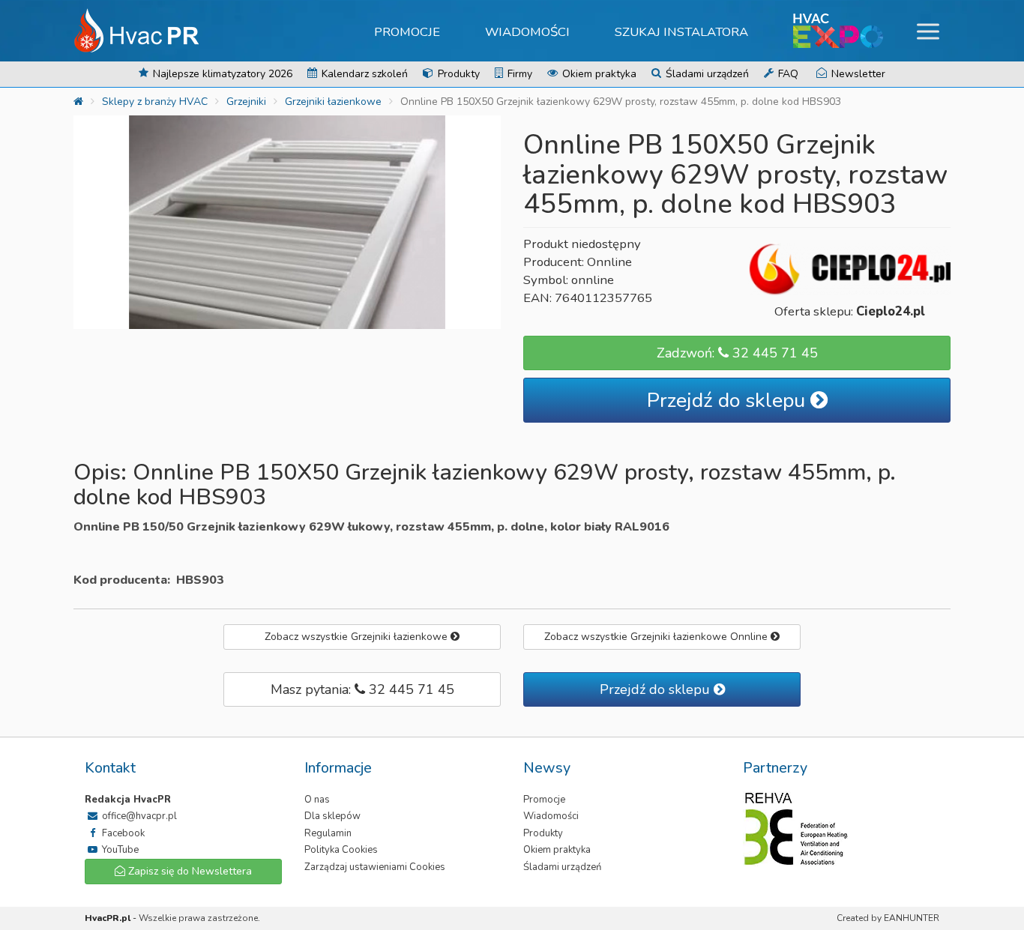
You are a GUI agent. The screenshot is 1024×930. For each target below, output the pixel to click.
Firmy (518, 74)
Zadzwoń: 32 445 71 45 (737, 353)
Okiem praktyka (597, 74)
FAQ (786, 74)
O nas (317, 799)
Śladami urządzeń (706, 74)
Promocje (407, 31)
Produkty (457, 74)
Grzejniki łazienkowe (333, 101)
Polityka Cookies (341, 850)
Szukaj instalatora (681, 31)
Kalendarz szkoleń (363, 74)
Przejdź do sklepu (728, 400)
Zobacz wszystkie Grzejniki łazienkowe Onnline (657, 636)
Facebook (122, 833)
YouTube (119, 850)
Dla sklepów (332, 816)
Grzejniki (246, 101)
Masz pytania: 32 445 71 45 (362, 689)
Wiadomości (527, 31)
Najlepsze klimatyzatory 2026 (221, 74)
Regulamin (328, 833)
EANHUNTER (911, 918)
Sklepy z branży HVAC (155, 101)
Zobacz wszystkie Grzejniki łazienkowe (358, 636)
